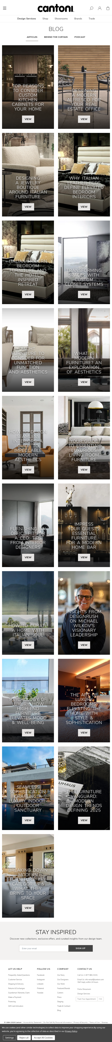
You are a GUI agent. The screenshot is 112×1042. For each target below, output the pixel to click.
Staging (60, 1001)
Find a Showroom (84, 989)
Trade (92, 18)
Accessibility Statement (32, 1022)
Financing (12, 1001)
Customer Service (15, 979)
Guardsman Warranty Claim (19, 993)
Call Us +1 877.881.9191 (87, 975)
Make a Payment (14, 997)
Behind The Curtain (56, 37)
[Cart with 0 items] (108, 8)
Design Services (83, 994)
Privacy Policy (71, 1031)
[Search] (91, 8)
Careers (60, 993)
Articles (32, 37)
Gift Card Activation (15, 1006)
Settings (9, 1037)
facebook (40, 975)
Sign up (81, 948)
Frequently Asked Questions (19, 975)
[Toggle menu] (4, 8)
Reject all (24, 1037)
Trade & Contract (63, 1006)
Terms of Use (94, 1022)
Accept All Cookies (43, 1037)
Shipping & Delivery (16, 984)
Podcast (79, 37)
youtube (40, 993)
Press (59, 997)
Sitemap (105, 1022)
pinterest (40, 988)
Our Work (61, 984)
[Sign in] (100, 8)
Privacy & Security (81, 1022)
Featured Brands (63, 988)
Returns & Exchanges (16, 988)
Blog (59, 1010)
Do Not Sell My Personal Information (57, 1022)
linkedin (40, 984)
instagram (41, 979)
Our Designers (62, 979)
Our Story (61, 975)
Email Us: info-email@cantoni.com (90, 979)
